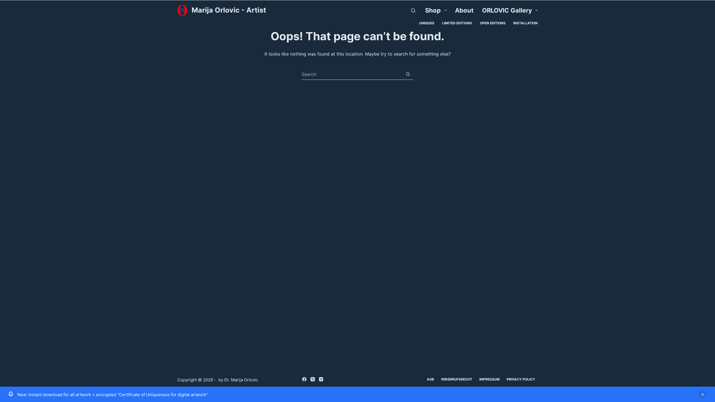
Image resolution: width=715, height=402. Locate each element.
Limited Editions (457, 23)
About (464, 10)
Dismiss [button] (702, 394)
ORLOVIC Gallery (507, 10)
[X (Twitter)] (313, 379)
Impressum (489, 379)
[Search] (413, 10)
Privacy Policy (521, 379)
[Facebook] (304, 379)
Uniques (426, 23)
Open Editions (493, 23)
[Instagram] (321, 379)
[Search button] (407, 74)
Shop (433, 10)
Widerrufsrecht (456, 379)
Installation (525, 23)
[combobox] (352, 74)
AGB (430, 379)
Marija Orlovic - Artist (229, 10)
